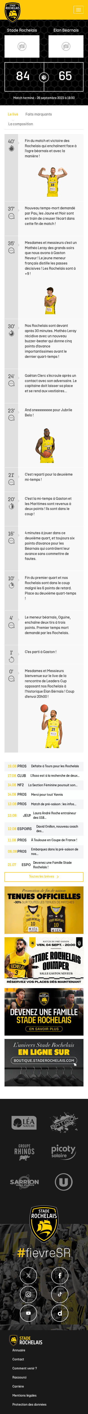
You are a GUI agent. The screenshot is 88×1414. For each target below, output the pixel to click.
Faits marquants (38, 114)
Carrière (18, 1386)
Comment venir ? (24, 1368)
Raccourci (19, 1377)
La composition (20, 124)
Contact (18, 1359)
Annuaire (18, 1350)
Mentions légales (24, 1395)
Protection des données (29, 1404)
